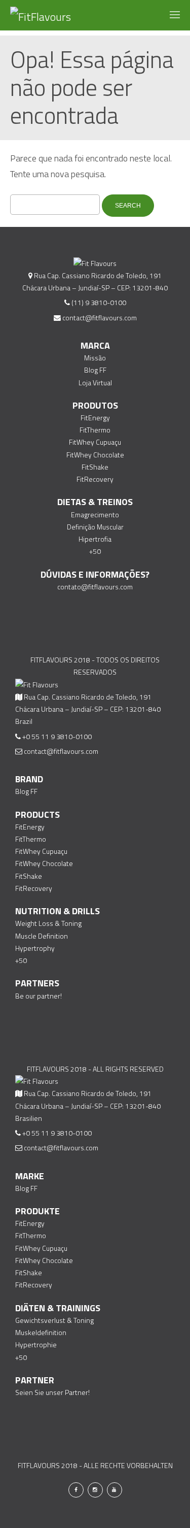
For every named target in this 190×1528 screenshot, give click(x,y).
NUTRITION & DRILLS (57, 911)
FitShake (95, 466)
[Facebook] (76, 1490)
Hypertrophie (36, 1344)
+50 (95, 551)
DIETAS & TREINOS (95, 501)
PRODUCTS (37, 814)
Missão (95, 357)
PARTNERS (37, 983)
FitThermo (95, 429)
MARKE (29, 1176)
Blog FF (95, 369)
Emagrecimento (95, 514)
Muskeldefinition (40, 1332)
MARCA (95, 345)
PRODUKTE (37, 1211)
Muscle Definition (41, 936)
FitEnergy (95, 417)
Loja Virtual (95, 382)
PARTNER (34, 1380)
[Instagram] (95, 1490)
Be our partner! (38, 995)
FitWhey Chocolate (95, 454)
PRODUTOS (95, 405)
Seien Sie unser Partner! (52, 1392)
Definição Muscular (95, 526)
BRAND (29, 779)
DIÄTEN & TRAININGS (57, 1308)
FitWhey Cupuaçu (95, 442)
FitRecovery (95, 479)
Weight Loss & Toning (48, 923)
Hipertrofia (95, 539)
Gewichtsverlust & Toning (54, 1320)
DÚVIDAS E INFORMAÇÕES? (95, 574)
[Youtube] (114, 1490)
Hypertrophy (35, 948)
